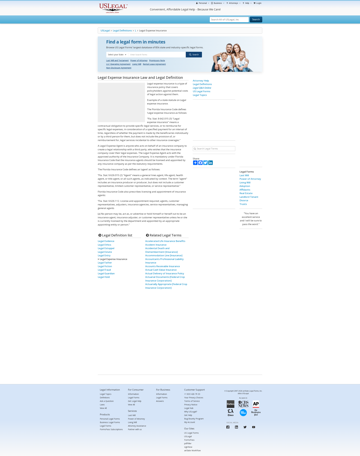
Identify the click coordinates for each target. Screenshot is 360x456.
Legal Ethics (104, 244)
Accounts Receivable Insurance (162, 266)
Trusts (243, 204)
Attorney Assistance (137, 425)
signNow (188, 447)
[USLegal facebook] (227, 427)
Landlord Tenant (248, 196)
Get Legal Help (134, 401)
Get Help (188, 415)
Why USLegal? (190, 411)
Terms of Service (192, 401)
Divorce (243, 200)
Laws (102, 404)
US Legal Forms (201, 91)
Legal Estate (105, 251)
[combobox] (117, 54)
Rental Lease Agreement (154, 64)
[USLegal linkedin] (236, 427)
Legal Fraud (104, 269)
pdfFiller (187, 443)
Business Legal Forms (110, 422)
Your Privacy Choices (193, 397)
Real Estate (246, 193)
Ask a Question (107, 401)
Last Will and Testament (117, 60)
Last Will (244, 175)
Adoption (244, 186)
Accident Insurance (155, 244)
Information (133, 394)
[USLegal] (113, 3)
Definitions (105, 397)
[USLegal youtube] (253, 427)
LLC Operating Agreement (118, 64)
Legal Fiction (105, 266)
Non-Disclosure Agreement (118, 67)
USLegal (105, 30)
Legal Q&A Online (202, 87)
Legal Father (105, 262)
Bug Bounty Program (194, 418)
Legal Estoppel (106, 248)
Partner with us (135, 429)
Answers (160, 401)
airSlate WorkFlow (192, 450)
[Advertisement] (121, 102)
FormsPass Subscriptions (111, 429)
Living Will (136, 64)
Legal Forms (105, 425)
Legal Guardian (106, 273)
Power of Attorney (139, 60)
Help (247, 3)
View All (103, 408)
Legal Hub (188, 408)
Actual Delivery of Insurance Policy (164, 273)
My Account (189, 422)
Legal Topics (200, 95)
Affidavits (244, 189)
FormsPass (189, 440)
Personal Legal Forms (110, 418)
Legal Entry (104, 255)
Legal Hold (104, 277)
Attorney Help (201, 80)
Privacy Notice (190, 404)
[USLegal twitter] (245, 427)
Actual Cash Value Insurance (161, 269)
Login (258, 3)
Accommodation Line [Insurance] (163, 255)
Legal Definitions (122, 30)
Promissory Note (157, 60)
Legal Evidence (106, 241)
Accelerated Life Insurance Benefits (165, 241)
